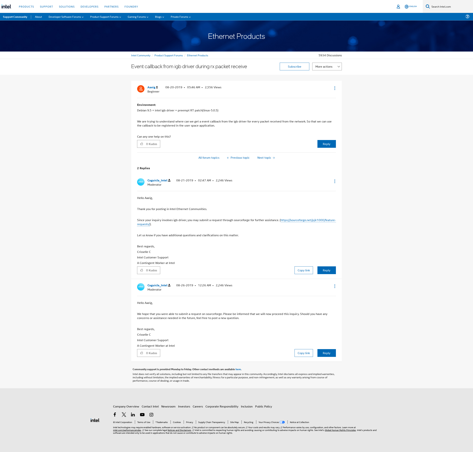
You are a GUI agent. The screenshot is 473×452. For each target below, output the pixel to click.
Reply (326, 144)
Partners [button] (111, 6)
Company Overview (126, 406)
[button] (334, 88)
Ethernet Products (197, 55)
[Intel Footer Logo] (95, 420)
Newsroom (168, 406)
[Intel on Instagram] (151, 415)
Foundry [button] (131, 6)
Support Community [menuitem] (15, 17)
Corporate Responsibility (221, 406)
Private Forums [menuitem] (179, 16)
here (238, 369)
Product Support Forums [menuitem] (104, 16)
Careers (198, 406)
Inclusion (247, 406)
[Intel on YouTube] (142, 415)
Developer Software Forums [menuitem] (65, 16)
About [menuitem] (38, 16)
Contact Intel (150, 406)
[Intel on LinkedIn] (133, 415)
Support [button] (46, 6)
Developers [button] (89, 6)
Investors (184, 406)
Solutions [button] (67, 6)
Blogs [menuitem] (158, 16)
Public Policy (263, 406)
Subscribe (294, 66)
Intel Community (140, 55)
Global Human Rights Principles (340, 430)
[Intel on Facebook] (115, 415)
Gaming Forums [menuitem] (137, 16)
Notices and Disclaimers (179, 430)
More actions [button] (323, 66)
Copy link (304, 270)
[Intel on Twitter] (124, 415)
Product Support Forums (168, 55)
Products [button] (26, 6)
